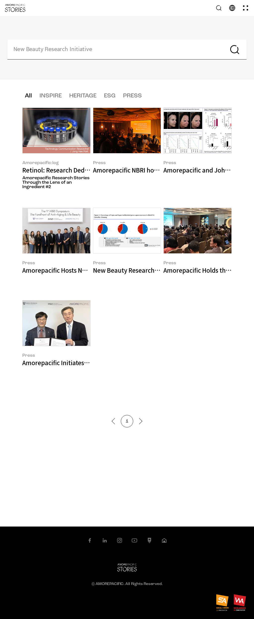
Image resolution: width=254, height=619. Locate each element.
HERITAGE (82, 96)
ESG (110, 96)
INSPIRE (50, 96)
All (28, 96)
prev (115, 421)
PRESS (132, 96)
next (139, 421)
